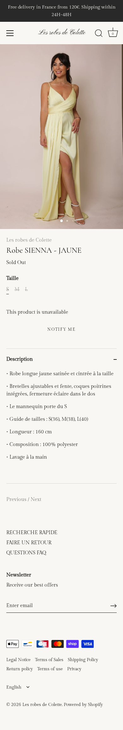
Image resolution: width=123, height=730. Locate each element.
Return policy (19, 669)
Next (36, 500)
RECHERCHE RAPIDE (31, 533)
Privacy (74, 669)
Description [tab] (19, 359)
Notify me (61, 329)
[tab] (61, 426)
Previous (17, 500)
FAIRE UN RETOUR (28, 543)
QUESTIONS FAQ (26, 553)
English (13, 687)
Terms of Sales (49, 659)
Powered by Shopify (83, 704)
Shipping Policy (83, 659)
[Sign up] (113, 606)
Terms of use (50, 669)
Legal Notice (18, 659)
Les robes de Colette (61, 32)
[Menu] (10, 33)
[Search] (99, 34)
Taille (12, 278)
